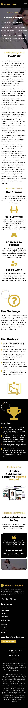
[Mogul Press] (8, 4)
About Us (3, 608)
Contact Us (4, 613)
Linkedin (3, 630)
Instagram (4, 627)
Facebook (4, 624)
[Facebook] (2, 599)
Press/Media (4, 616)
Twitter (3, 632)
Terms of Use (14, 659)
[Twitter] (15, 599)
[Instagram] (7, 599)
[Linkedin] (11, 599)
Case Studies (5, 610)
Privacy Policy (14, 655)
